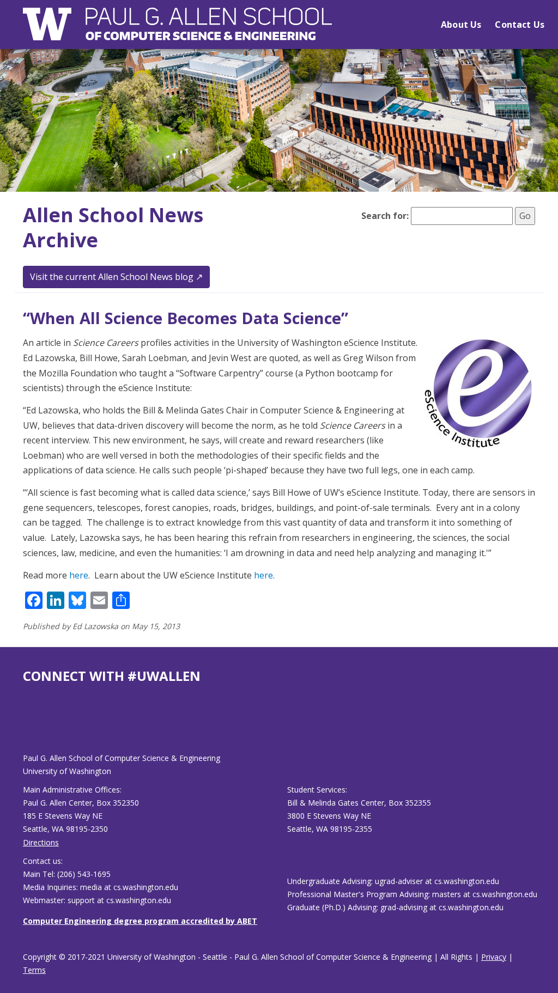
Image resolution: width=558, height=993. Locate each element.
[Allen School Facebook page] (25, 727)
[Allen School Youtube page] (31, 727)
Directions (41, 842)
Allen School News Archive (113, 228)
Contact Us (519, 25)
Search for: (385, 216)
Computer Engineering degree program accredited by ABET (140, 921)
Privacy (493, 957)
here (78, 575)
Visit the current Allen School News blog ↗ (116, 277)
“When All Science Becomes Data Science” (185, 317)
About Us (461, 25)
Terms (34, 970)
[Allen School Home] (177, 30)
